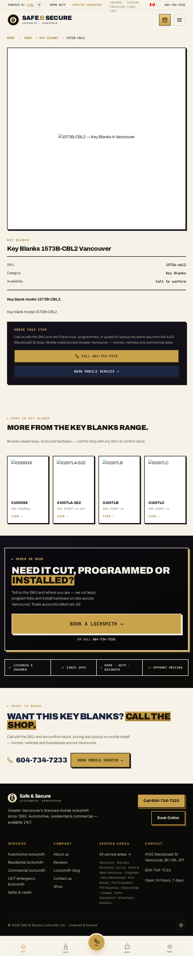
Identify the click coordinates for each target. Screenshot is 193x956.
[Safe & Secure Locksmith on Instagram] (181, 925)
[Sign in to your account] (38, 5)
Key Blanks (48, 38)
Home (11, 38)
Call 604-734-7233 (99, 356)
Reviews (61, 862)
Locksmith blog (67, 870)
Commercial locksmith (26, 870)
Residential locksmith (25, 862)
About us (61, 854)
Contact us (63, 878)
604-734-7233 (41, 760)
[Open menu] (179, 20)
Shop (28, 38)
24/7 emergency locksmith (21, 881)
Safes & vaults (20, 892)
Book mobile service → (96, 371)
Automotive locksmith (26, 854)
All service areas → (115, 854)
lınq (30, 5)
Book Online (168, 818)
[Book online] (165, 20)
